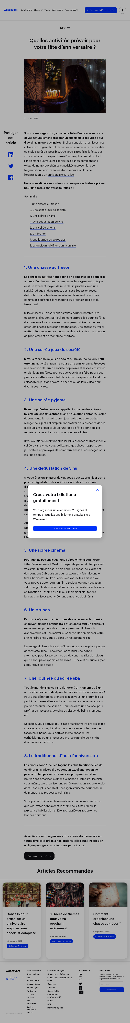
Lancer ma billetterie (65, 528)
